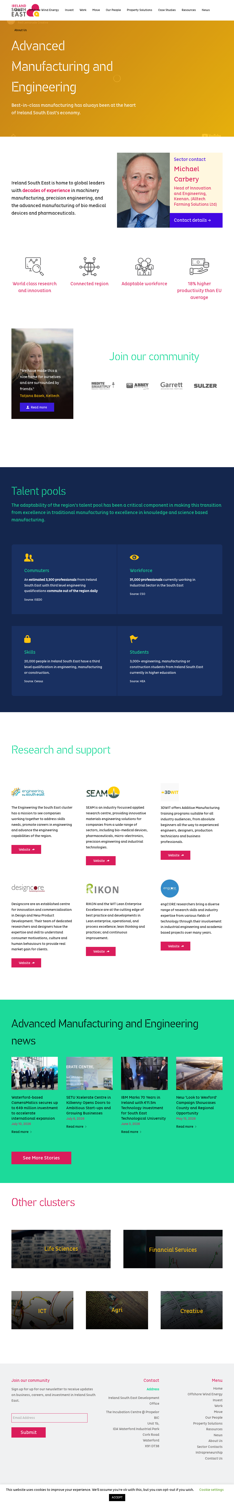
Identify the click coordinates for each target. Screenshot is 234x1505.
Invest (218, 1400)
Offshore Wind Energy (205, 1394)
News (218, 1435)
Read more (20, 1132)
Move (218, 1412)
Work (218, 1406)
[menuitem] (18, 10)
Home (218, 1388)
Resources (214, 1429)
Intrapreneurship (209, 1452)
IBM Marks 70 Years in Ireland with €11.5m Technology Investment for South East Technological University (143, 1108)
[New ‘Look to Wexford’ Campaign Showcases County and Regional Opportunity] (199, 1073)
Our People (214, 1417)
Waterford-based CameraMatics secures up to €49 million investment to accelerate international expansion (34, 1108)
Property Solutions (208, 1423)
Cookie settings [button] (211, 1490)
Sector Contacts (210, 1447)
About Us (215, 1441)
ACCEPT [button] (117, 1497)
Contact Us (214, 1458)
